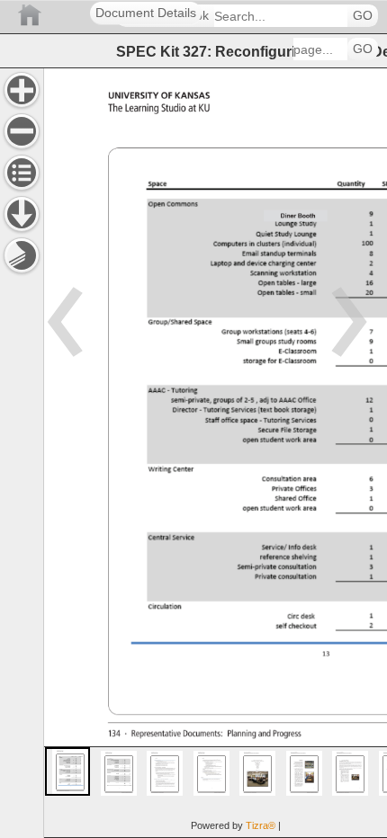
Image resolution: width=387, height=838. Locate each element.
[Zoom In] (22, 90)
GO (362, 15)
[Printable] (22, 255)
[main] (215, 452)
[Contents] (22, 173)
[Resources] (22, 214)
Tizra (260, 825)
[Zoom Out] (22, 131)
